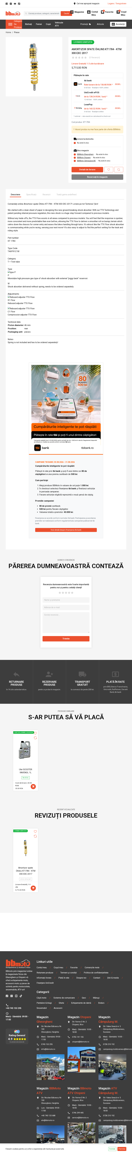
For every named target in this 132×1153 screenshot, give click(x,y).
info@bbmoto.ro (48, 1049)
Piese (16, 32)
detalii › (118, 84)
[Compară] (118, 169)
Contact (96, 978)
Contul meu (42, 967)
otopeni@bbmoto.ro (80, 1042)
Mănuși (96, 998)
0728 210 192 (108, 1044)
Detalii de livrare (87, 169)
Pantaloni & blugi (44, 1003)
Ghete (61, 1003)
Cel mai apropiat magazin (88, 3)
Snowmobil (42, 1008)
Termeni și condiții (68, 972)
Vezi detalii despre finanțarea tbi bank (66, 530)
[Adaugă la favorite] (108, 169)
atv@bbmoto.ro (47, 1120)
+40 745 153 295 (13, 1008)
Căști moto (41, 998)
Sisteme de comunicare (64, 998)
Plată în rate (63, 978)
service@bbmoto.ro (80, 1118)
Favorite (74, 967)
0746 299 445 (78, 1113)
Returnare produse (45, 972)
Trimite (66, 638)
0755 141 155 (78, 1037)
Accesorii (58, 1008)
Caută (66, 13)
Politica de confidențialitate (96, 972)
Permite (122, 1149)
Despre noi (81, 978)
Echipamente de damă (81, 1003)
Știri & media (113, 978)
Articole (100, 24)
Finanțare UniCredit (45, 983)
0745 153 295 (47, 1044)
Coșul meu (58, 967)
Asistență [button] (120, 24)
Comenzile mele (92, 967)
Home (8, 32)
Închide (112, 1149)
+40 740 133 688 (48, 1116)
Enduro (101, 1003)
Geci (84, 998)
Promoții (84, 24)
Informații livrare (44, 978)
